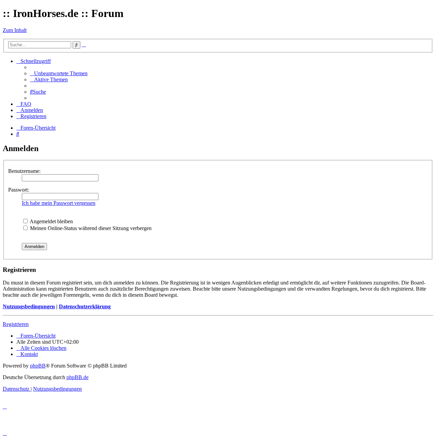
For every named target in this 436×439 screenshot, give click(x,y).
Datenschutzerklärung (85, 306)
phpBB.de (77, 377)
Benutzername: (24, 171)
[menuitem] (59, 73)
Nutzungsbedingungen (29, 306)
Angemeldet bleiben (51, 221)
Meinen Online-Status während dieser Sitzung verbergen (90, 228)
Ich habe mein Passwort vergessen (58, 203)
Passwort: (18, 190)
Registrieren (16, 324)
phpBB (38, 366)
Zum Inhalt (15, 30)
